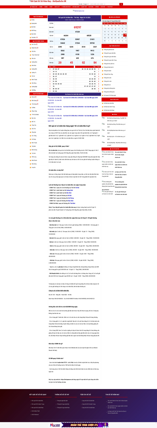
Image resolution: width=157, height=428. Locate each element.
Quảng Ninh (34, 23)
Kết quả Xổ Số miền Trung (38, 404)
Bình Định (34, 65)
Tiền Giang (34, 104)
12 (111, 31)
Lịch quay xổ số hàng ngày (110, 95)
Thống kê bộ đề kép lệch (109, 88)
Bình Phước (34, 160)
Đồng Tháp (34, 111)
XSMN (46, 7)
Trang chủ (34, 7)
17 (104, 34)
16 (125, 31)
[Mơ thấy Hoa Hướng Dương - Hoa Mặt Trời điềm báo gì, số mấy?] (104, 118)
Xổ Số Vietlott (35, 414)
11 (108, 31)
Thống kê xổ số (66, 7)
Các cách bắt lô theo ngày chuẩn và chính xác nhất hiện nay (117, 406)
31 (118, 25)
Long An (33, 167)
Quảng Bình (34, 69)
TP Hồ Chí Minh (35, 114)
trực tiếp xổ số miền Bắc (65, 185)
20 (115, 34)
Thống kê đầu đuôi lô (108, 67)
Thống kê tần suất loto (109, 63)
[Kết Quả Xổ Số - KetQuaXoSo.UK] (47, 1)
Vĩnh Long (34, 156)
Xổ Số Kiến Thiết (36, 411)
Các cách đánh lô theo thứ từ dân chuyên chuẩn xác (117, 401)
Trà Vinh (34, 153)
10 (104, 31)
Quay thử (84, 7)
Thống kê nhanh (107, 70)
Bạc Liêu (34, 118)
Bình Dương (34, 149)
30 (115, 25)
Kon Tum (34, 44)
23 (125, 34)
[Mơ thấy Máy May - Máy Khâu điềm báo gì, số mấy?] (104, 142)
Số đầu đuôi (75, 7)
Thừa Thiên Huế (35, 55)
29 (111, 25)
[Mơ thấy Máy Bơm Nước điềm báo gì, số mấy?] (104, 130)
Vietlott (57, 7)
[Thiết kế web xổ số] (78, 11)
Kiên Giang (34, 100)
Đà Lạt (33, 97)
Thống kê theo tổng (108, 74)
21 (118, 34)
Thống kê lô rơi (107, 84)
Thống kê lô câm (107, 81)
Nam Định (33, 34)
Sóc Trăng (34, 135)
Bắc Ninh (33, 27)
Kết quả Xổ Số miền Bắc (37, 400)
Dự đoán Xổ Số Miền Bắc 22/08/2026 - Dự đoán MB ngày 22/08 (80, 106)
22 (122, 34)
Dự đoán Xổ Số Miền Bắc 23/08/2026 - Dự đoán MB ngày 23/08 (80, 97)
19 (111, 34)
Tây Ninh (34, 146)
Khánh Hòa (34, 48)
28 (108, 25)
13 (115, 31)
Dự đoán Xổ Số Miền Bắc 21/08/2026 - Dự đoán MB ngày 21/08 (80, 115)
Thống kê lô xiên (107, 77)
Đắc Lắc (34, 58)
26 (111, 37)
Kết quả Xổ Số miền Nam (37, 407)
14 (118, 31)
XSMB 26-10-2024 (80, 19)
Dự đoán (91, 7)
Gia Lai (33, 76)
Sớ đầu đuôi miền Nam (109, 110)
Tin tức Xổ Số (115, 149)
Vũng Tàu (34, 125)
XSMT (51, 7)
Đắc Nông (34, 83)
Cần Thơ (34, 128)
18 (108, 34)
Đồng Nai (34, 132)
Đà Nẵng (34, 90)
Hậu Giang (34, 164)
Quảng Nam (34, 62)
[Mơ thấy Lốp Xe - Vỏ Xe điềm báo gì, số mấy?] (104, 136)
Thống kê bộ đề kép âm (109, 91)
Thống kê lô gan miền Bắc (110, 53)
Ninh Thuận (34, 79)
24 (104, 37)
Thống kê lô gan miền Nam (110, 56)
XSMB (40, 7)
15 (122, 31)
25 (108, 37)
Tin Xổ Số (109, 7)
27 (104, 25)
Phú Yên (34, 51)
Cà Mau (33, 107)
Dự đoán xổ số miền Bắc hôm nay (74, 94)
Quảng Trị (34, 72)
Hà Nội (32, 20)
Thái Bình (33, 37)
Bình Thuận (34, 142)
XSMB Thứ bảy (72, 19)
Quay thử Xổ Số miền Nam (88, 407)
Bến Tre (33, 121)
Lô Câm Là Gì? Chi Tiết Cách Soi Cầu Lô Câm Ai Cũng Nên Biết (117, 412)
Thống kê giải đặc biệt (109, 49)
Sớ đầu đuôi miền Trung (109, 106)
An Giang (34, 139)
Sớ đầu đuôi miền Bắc (109, 103)
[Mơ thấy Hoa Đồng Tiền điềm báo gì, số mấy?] (104, 124)
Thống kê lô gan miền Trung (110, 60)
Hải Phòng (33, 30)
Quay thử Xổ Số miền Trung (88, 404)
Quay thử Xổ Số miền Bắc (88, 400)
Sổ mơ (97, 7)
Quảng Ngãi (34, 86)
